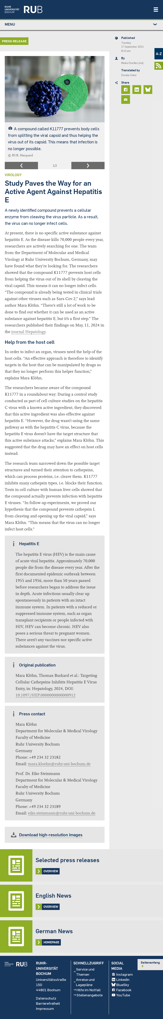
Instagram (124, 974)
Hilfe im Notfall (89, 990)
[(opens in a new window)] (77, 9)
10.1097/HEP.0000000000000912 (46, 695)
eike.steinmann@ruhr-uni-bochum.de (61, 813)
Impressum (45, 1008)
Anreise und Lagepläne (85, 982)
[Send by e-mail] (126, 99)
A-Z (159, 53)
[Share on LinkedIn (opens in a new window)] (137, 89)
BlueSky (122, 984)
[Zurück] (21, 165)
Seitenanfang (150, 964)
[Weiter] (88, 165)
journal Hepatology (28, 331)
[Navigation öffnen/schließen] (155, 9)
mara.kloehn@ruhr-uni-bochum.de (59, 764)
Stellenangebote (90, 995)
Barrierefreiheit (48, 1003)
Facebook (123, 990)
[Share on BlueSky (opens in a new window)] (148, 89)
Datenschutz (46, 998)
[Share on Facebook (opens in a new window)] (126, 89)
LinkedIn (122, 979)
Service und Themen (85, 972)
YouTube (123, 995)
